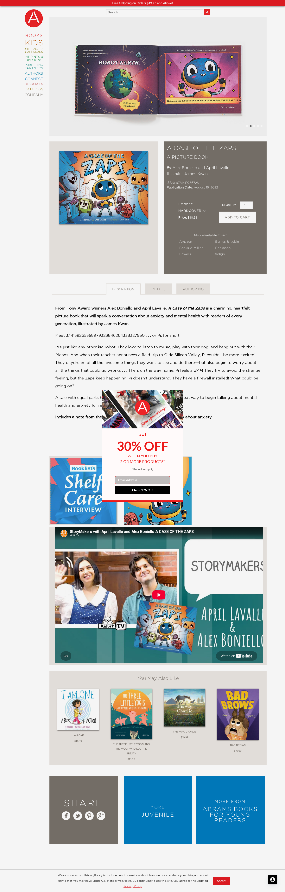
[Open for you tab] (272, 879)
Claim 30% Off (142, 490)
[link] (142, 407)
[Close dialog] (178, 395)
